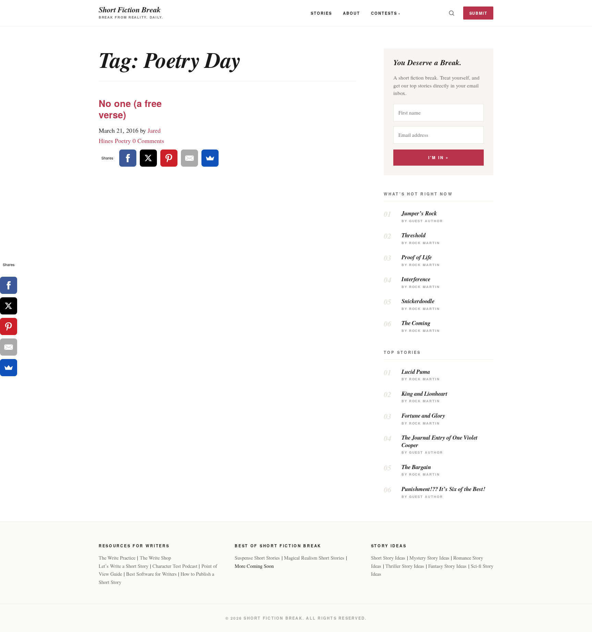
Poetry (123, 140)
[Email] (189, 158)
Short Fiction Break (130, 9)
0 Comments (148, 140)
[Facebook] (127, 158)
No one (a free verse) (130, 109)
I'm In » (438, 157)
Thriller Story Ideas (404, 566)
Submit (478, 13)
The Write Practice (117, 558)
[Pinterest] (168, 158)
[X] (148, 158)
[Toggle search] (451, 13)
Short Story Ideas (388, 558)
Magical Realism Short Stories (314, 558)
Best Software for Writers (151, 574)
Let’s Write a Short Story (123, 566)
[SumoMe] (210, 158)
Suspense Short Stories (257, 558)
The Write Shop (155, 558)
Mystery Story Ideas (429, 558)
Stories (321, 13)
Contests (384, 13)
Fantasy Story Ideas (447, 566)
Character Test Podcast (174, 566)
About (351, 13)
